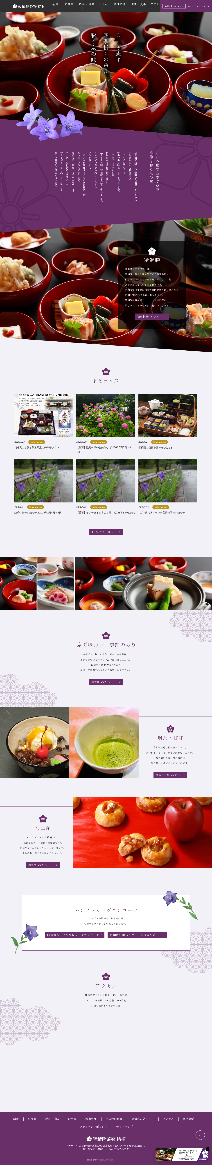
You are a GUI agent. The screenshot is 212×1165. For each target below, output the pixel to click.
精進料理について (148, 316)
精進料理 (120, 4)
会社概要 (188, 1119)
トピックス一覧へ (102, 532)
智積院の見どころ (142, 1119)
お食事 (69, 4)
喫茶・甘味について (168, 775)
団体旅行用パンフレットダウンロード (73, 935)
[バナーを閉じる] (207, 1149)
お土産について (37, 865)
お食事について (101, 681)
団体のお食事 (114, 1119)
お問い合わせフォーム (174, 6)
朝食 (55, 4)
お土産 (103, 4)
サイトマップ (124, 1127)
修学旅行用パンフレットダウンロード (136, 935)
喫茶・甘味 (87, 4)
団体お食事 (138, 4)
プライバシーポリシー (93, 1127)
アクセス (168, 1119)
